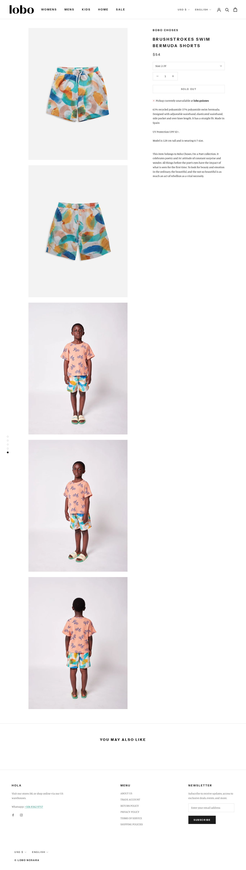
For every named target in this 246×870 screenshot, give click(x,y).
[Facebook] (13, 815)
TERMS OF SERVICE (131, 818)
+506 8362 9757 (34, 806)
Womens (49, 9)
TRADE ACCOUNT (130, 799)
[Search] (227, 10)
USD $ (182, 9)
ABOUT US (126, 793)
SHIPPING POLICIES (131, 824)
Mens (69, 9)
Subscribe (202, 819)
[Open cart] (235, 10)
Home (103, 9)
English (201, 9)
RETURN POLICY (129, 805)
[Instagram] (21, 815)
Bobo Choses (165, 30)
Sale (120, 9)
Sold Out (189, 89)
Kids (86, 9)
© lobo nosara (27, 860)
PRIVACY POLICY (129, 812)
